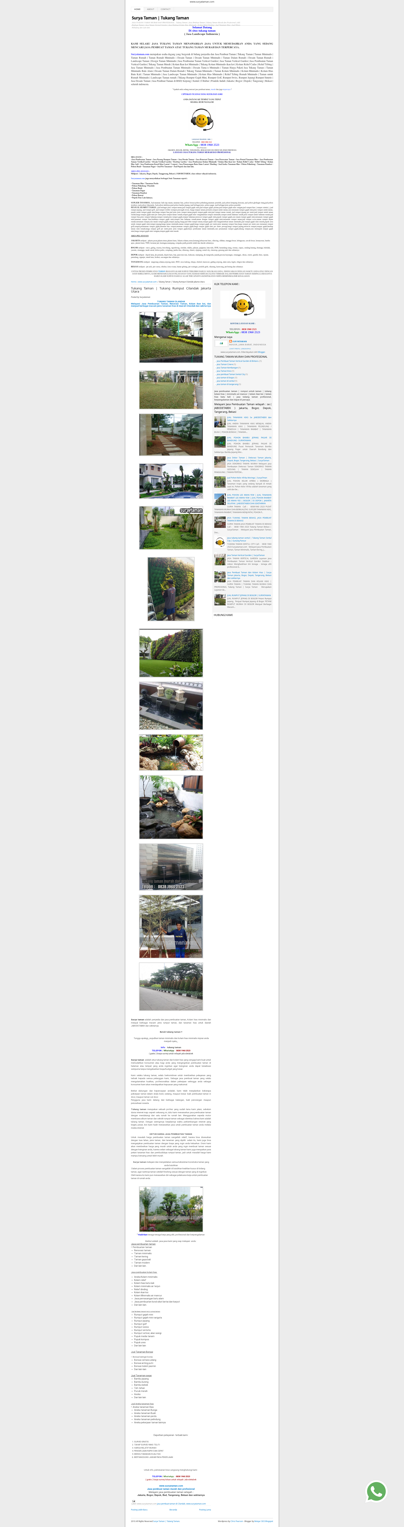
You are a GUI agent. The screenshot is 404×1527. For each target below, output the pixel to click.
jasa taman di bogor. (225, 377)
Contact (166, 9)
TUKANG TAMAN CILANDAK (171, 301)
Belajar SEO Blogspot (263, 1521)
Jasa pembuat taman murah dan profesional (171, 1488)
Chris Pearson (237, 1521)
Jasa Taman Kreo (224, 371)
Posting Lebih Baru (139, 1509)
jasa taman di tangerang (227, 384)
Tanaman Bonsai (144, 1352)
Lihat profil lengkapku (240, 349)
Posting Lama (205, 1509)
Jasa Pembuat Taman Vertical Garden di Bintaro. (238, 361)
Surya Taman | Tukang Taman (160, 18)
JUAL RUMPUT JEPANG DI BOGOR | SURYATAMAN (249, 595)
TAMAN (161, 271)
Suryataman (239, 341)
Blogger (261, 352)
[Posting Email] (133, 1501)
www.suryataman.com (147, 282)
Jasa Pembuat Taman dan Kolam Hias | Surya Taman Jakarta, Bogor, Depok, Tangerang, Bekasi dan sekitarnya (249, 575)
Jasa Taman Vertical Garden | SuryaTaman (246, 555)
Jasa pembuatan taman (143, 1244)
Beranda (173, 1509)
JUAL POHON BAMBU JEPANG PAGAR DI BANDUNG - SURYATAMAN (249, 439)
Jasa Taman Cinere (225, 364)
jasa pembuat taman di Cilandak (171, 1503)
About (150, 9)
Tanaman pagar (144, 1375)
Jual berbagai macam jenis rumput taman (145, 1311)
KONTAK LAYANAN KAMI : (242, 323)
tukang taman (174, 1047)
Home (137, 9)
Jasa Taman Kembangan (227, 367)
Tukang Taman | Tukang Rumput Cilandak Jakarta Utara (171, 290)
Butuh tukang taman (170, 1032)
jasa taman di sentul (225, 381)
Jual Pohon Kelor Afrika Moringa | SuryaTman (247, 477)
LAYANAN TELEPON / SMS (201, 139)
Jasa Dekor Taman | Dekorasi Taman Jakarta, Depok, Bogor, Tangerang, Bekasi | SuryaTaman (249, 459)
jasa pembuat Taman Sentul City (231, 374)
